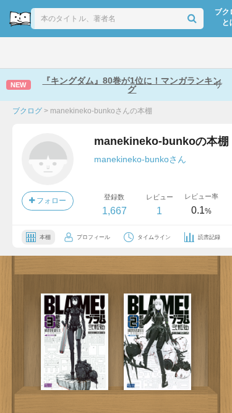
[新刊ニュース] (46, 52)
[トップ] (18, 52)
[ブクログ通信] (157, 52)
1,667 (114, 211)
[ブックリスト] (103, 52)
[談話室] (130, 52)
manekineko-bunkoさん (140, 159)
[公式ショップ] (186, 52)
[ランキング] (74, 52)
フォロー (50, 200)
